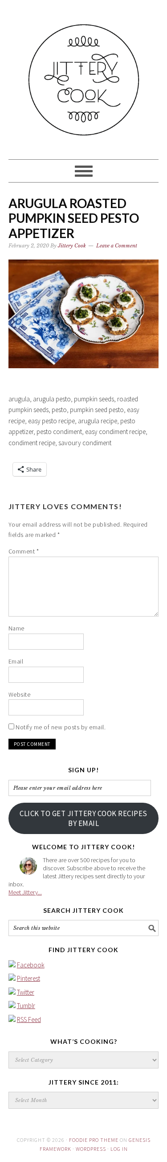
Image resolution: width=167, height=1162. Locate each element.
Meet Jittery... (25, 892)
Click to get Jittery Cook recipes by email (83, 818)
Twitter (25, 992)
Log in (119, 1148)
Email (16, 661)
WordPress (91, 1148)
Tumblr (26, 1005)
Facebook (31, 965)
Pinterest (28, 978)
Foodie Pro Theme (93, 1139)
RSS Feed (29, 1019)
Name (16, 628)
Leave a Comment (116, 246)
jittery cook (83, 75)
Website (19, 694)
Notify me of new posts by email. (61, 727)
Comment (23, 551)
